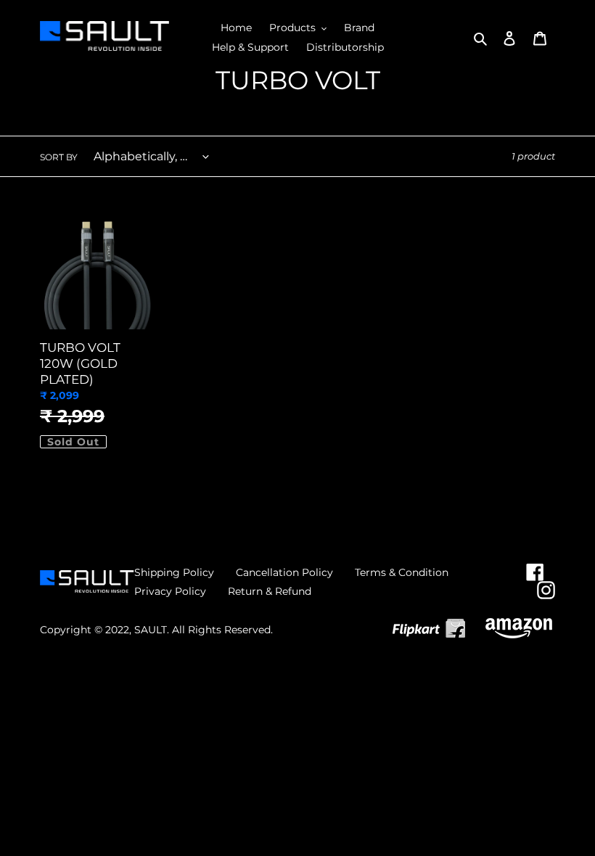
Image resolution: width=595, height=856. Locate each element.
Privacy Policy (170, 591)
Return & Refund (269, 591)
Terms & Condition (401, 572)
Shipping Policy (174, 572)
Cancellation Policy (284, 572)
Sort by (59, 157)
